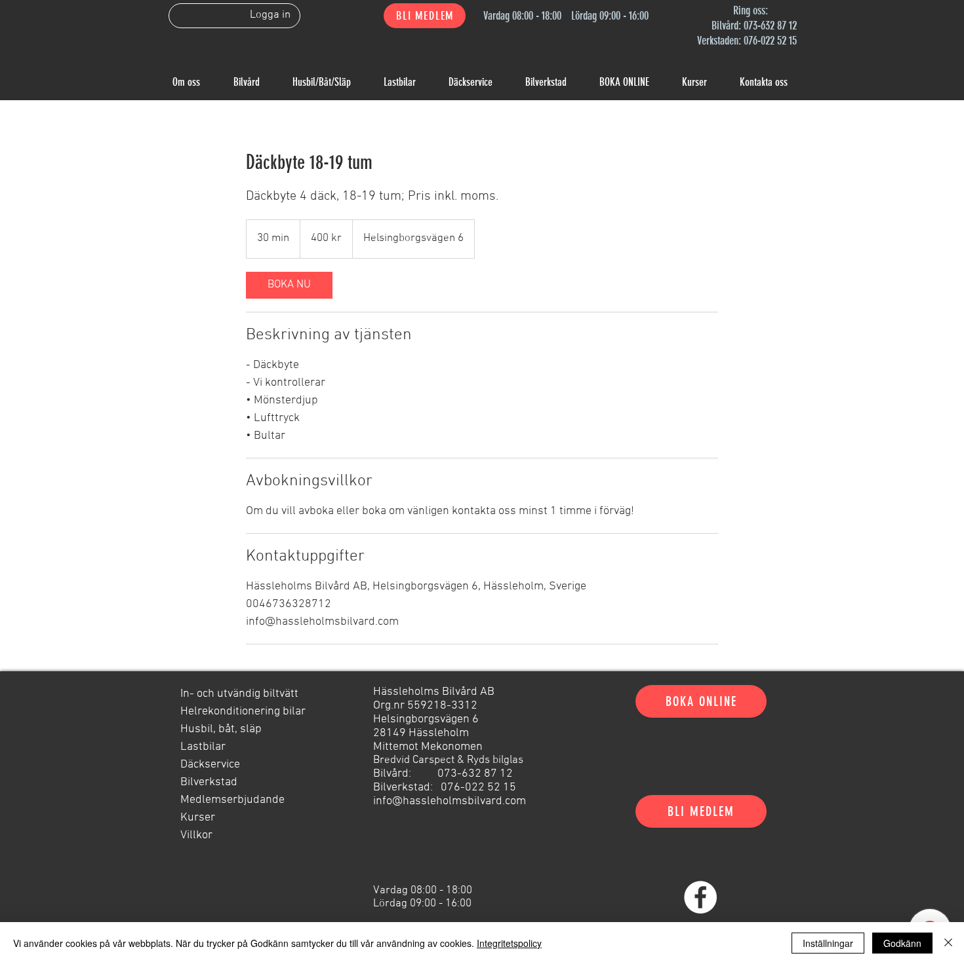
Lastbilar (203, 747)
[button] (425, 15)
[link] (289, 285)
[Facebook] (700, 897)
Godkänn (902, 943)
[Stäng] (948, 943)
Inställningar (828, 943)
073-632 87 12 (770, 25)
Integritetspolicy (509, 943)
